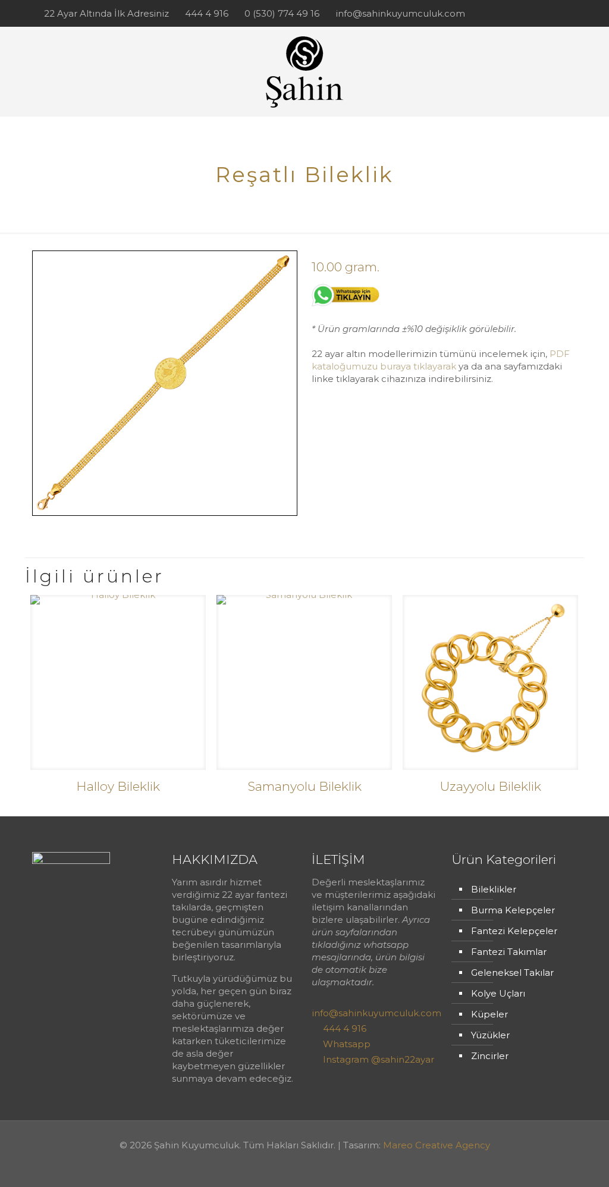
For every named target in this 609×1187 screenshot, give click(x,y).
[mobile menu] (558, 71)
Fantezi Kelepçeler (514, 931)
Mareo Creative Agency (436, 1145)
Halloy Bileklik (118, 786)
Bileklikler (493, 889)
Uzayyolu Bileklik (490, 786)
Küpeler (489, 1014)
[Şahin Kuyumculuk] (304, 72)
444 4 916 (206, 13)
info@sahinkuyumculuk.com (400, 13)
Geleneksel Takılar (512, 972)
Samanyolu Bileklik (304, 786)
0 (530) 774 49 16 (281, 13)
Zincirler (489, 1055)
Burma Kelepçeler (513, 910)
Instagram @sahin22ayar (378, 1059)
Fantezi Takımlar (509, 951)
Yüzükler (490, 1035)
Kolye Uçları (498, 993)
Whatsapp (347, 1044)
